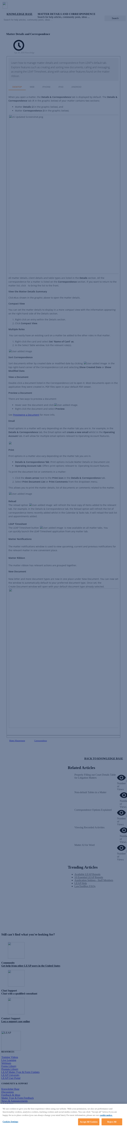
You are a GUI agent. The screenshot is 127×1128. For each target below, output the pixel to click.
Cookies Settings (10, 1121)
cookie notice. (106, 1115)
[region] (63, 1116)
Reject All (111, 1122)
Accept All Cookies (89, 1122)
